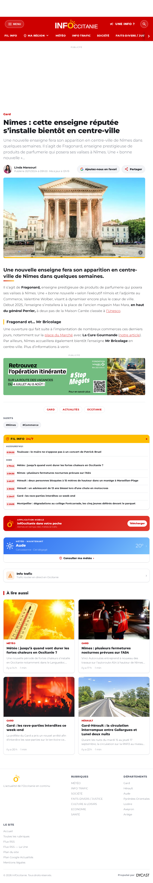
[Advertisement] (76, 76)
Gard (7, 114)
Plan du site (11, 852)
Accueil (8, 831)
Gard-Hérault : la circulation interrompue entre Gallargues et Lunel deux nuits (109, 730)
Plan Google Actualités (18, 857)
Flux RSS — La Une (15, 847)
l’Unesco (113, 311)
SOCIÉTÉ (103, 35)
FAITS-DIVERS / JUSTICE (87, 798)
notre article (129, 335)
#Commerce (30, 424)
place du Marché (59, 335)
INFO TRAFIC (81, 35)
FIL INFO (10, 35)
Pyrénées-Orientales (137, 798)
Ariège (128, 814)
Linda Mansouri (25, 167)
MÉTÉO (61, 35)
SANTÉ (75, 814)
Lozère (128, 804)
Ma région (36, 35)
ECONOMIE (78, 809)
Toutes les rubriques (16, 836)
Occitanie (94, 409)
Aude (127, 793)
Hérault (128, 788)
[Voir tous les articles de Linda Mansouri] (7, 169)
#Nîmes (11, 424)
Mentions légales (14, 862)
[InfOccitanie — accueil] (76, 24)
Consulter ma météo (78, 558)
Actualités (71, 409)
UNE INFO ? (122, 24)
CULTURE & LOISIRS (84, 804)
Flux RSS (9, 841)
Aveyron (129, 809)
